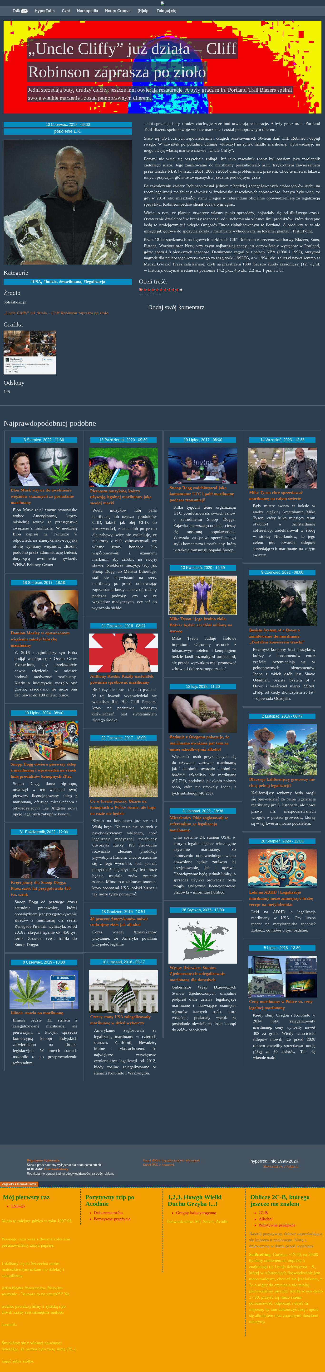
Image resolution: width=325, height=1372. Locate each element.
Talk (19, 11)
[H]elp (143, 11)
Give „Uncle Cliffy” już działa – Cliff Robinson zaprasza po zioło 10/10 (181, 289)
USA (37, 281)
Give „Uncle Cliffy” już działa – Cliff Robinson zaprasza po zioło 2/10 (149, 289)
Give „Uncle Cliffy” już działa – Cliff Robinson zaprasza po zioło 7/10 (169, 289)
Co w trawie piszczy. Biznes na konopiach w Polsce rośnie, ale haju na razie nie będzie (123, 807)
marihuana (71, 281)
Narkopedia (87, 11)
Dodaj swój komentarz (176, 307)
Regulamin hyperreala (43, 1160)
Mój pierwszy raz (26, 1197)
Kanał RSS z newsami (158, 1165)
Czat (66, 11)
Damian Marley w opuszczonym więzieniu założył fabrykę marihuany (40, 638)
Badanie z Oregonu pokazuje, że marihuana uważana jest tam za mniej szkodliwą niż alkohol (199, 742)
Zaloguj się (166, 11)
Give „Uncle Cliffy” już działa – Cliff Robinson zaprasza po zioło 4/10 (157, 289)
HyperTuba (45, 11)
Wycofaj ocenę (141, 289)
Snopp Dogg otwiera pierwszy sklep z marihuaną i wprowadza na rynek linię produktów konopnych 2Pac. (43, 770)
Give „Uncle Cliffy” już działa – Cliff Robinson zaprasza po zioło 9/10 (177, 289)
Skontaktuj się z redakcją (280, 1166)
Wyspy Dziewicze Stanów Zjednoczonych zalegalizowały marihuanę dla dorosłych (197, 973)
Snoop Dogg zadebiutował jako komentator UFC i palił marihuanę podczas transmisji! (202, 493)
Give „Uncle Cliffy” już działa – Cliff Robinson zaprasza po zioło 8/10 (173, 289)
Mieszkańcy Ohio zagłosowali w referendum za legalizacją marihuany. (199, 823)
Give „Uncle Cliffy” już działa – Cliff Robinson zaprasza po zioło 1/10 (145, 289)
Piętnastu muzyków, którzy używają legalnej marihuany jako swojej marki (121, 496)
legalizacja (95, 281)
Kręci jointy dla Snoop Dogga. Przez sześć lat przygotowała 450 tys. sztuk (41, 888)
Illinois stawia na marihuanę (37, 1012)
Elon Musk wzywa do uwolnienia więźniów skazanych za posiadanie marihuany (42, 496)
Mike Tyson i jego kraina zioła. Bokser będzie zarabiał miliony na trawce (201, 624)
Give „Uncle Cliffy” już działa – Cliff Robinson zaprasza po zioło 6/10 (165, 289)
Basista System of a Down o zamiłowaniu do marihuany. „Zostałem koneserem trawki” (277, 636)
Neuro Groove (118, 11)
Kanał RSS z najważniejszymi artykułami (171, 1160)
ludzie (51, 281)
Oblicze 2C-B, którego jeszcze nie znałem (280, 1200)
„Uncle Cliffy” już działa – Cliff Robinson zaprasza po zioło (56, 313)
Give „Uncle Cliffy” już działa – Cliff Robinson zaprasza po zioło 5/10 (161, 289)
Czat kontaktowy (56, 1169)
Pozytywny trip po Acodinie (109, 1200)
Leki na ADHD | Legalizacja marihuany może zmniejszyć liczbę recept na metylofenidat (281, 898)
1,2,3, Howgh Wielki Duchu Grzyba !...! (195, 1200)
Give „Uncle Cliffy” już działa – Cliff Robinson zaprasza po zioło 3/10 (153, 289)
